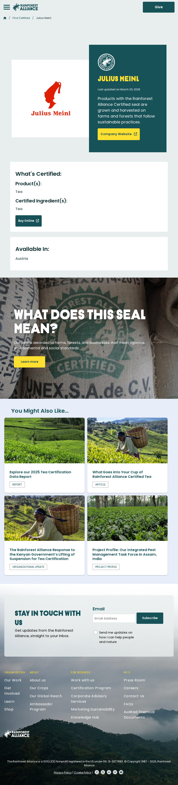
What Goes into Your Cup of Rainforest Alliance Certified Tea (121, 474)
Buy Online (26, 221)
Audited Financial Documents (139, 714)
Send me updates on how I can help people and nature (116, 637)
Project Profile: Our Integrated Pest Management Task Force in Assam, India (124, 554)
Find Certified (21, 18)
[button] (6, 7)
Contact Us (134, 696)
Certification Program (91, 688)
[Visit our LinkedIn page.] (109, 772)
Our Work (13, 680)
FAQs (128, 704)
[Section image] (44, 462)
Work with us (82, 680)
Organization (14, 672)
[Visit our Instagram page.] (103, 772)
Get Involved (12, 691)
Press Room (134, 680)
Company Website (116, 134)
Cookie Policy (82, 772)
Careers (131, 688)
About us (38, 680)
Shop (8, 709)
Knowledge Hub (85, 717)
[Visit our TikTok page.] (115, 772)
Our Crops (39, 688)
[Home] (25, 7)
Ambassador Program (41, 707)
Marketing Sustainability (93, 709)
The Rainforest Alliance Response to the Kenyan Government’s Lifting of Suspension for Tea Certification (42, 554)
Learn (9, 701)
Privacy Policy (63, 772)
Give (159, 7)
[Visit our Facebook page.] (97, 772)
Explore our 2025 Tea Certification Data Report (40, 474)
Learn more (29, 362)
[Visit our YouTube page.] (121, 772)
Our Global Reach (46, 696)
